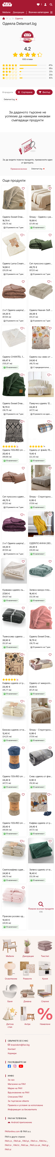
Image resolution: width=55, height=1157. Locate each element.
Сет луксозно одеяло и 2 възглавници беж (24, 496)
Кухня (45, 978)
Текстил (45, 956)
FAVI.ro (34, 1141)
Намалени (45, 1024)
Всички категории (39, 12)
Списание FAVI (15, 1096)
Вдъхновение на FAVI (18, 1092)
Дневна (27, 1001)
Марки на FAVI (15, 1088)
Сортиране (26, 92)
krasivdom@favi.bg (20, 1044)
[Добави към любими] (23, 188)
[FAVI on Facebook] (9, 1066)
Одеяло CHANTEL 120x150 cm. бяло (21, 356)
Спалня (45, 1001)
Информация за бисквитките (22, 1109)
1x (17, 446)
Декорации (18, 12)
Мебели (6, 12)
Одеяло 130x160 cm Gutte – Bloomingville (23, 450)
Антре (27, 1024)
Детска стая (10, 1025)
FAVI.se (25, 1145)
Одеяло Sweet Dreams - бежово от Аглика (24, 216)
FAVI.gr (45, 1145)
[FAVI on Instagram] (14, 1066)
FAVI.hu (43, 1141)
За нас (11, 1079)
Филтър (46, 92)
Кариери (12, 1053)
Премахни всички (19, 169)
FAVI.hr (8, 1145)
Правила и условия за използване (25, 1105)
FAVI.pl (25, 1141)
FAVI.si (8, 1149)
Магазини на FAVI (17, 1084)
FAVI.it (16, 1145)
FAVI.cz (9, 1141)
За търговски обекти (18, 1101)
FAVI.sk (17, 1141)
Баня (10, 1001)
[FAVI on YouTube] (21, 1066)
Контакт (12, 1049)
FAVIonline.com (12, 1131)
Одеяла (19, 18)
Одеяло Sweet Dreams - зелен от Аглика (23, 403)
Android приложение (21, 1122)
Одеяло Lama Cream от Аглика (18, 263)
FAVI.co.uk (35, 1145)
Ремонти (27, 978)
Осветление (11, 978)
